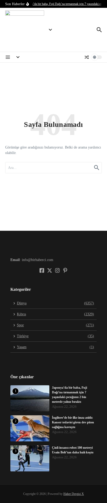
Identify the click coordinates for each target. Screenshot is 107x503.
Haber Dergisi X (73, 494)
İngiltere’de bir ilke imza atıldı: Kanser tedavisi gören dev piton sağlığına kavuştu (73, 422)
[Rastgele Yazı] (87, 57)
